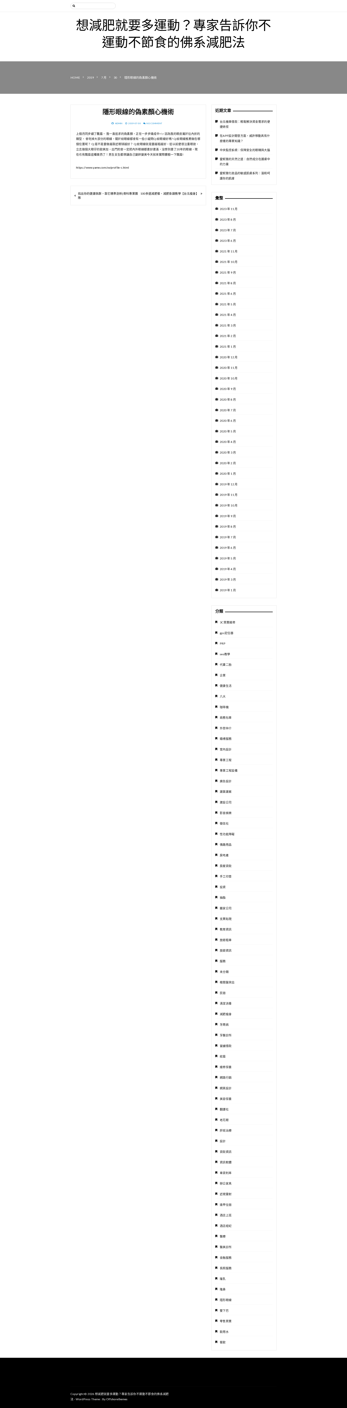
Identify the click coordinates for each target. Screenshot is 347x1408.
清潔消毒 (226, 1003)
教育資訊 (226, 929)
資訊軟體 (226, 1162)
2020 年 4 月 (228, 441)
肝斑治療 (226, 1130)
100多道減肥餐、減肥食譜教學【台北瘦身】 (169, 193)
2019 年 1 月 (228, 590)
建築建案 (226, 791)
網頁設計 (226, 1088)
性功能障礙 (227, 834)
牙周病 (224, 1024)
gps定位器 (226, 633)
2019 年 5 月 (228, 558)
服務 (223, 961)
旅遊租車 (226, 940)
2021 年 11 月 (229, 251)
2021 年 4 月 (228, 314)
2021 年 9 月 (228, 272)
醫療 (223, 1236)
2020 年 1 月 (228, 473)
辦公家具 (226, 1183)
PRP (222, 643)
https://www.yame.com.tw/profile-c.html (102, 167)
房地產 (224, 855)
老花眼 (224, 1120)
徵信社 (224, 823)
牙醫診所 (226, 1035)
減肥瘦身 (226, 1014)
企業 (223, 675)
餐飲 (223, 1342)
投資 (223, 887)
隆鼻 (223, 1289)
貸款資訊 (226, 1151)
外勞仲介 (226, 728)
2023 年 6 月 (228, 240)
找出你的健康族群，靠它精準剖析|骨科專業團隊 (108, 195)
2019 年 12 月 (229, 484)
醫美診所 (226, 1247)
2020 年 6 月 (228, 420)
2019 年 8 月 (228, 526)
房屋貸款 (226, 866)
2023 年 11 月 (229, 209)
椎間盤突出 (227, 982)
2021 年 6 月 (228, 293)
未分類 (224, 971)
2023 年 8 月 (228, 219)
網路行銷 (226, 1077)
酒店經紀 (226, 1225)
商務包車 (226, 717)
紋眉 (223, 1056)
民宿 (223, 993)
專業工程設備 (228, 770)
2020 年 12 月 (229, 357)
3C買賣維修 (227, 622)
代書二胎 (226, 664)
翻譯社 (224, 1109)
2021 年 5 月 (228, 304)
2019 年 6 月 (228, 547)
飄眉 (100, 133)
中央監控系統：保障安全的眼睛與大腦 (245, 150)
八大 (223, 696)
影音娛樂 (226, 813)
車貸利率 (226, 1173)
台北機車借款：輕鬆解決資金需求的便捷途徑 (245, 124)
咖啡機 (224, 707)
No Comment (154, 123)
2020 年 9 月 (228, 388)
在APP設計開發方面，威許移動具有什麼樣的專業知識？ (245, 138)
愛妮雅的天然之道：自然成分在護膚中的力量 (245, 161)
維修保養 (226, 1067)
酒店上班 (226, 1215)
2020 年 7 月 (228, 410)
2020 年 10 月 (229, 378)
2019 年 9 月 (228, 516)
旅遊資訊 (226, 950)
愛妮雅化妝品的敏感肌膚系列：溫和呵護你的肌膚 (245, 175)
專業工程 (226, 760)
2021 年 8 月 (228, 283)
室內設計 (226, 749)
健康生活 (226, 685)
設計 (223, 1141)
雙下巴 (224, 1310)
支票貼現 (226, 918)
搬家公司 (226, 908)
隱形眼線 (226, 1300)
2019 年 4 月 (228, 569)
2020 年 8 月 (228, 399)
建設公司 (226, 802)
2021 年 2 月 (228, 336)
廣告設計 (226, 781)
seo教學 (225, 654)
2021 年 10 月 (229, 261)
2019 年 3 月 (228, 579)
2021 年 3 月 (228, 325)
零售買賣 (226, 1321)
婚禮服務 (226, 738)
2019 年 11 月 (229, 494)
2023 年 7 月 (228, 230)
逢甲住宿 (226, 1204)
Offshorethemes (117, 1399)
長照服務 (226, 1268)
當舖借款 (226, 1046)
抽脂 (223, 897)
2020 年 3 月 (228, 452)
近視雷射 (226, 1194)
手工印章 (226, 876)
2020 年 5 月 (228, 431)
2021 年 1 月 (228, 346)
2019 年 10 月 (229, 505)
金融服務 (226, 1257)
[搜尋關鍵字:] (93, 6)
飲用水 (224, 1331)
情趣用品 (226, 844)
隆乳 (223, 1278)
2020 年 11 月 (229, 367)
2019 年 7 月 (228, 537)
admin (119, 123)
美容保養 (226, 1098)
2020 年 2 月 (228, 463)
